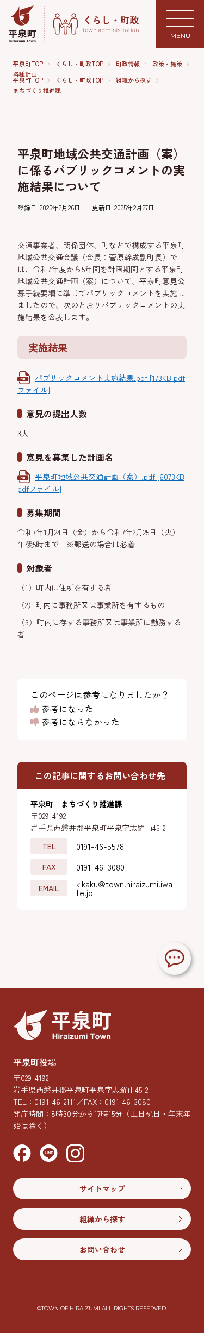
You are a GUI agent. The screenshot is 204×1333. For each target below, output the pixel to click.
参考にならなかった (79, 722)
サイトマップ (102, 1188)
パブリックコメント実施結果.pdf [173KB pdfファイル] (101, 383)
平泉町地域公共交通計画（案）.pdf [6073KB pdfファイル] (100, 482)
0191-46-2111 (55, 1101)
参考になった (66, 709)
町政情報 (128, 64)
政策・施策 (167, 64)
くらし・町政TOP (79, 64)
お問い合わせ (102, 1249)
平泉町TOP (28, 64)
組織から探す (134, 80)
